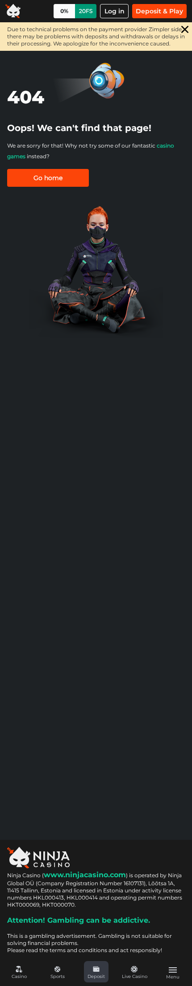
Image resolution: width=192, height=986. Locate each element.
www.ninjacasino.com (85, 875)
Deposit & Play (159, 11)
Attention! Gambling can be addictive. (78, 920)
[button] (96, 971)
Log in (114, 11)
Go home (48, 178)
